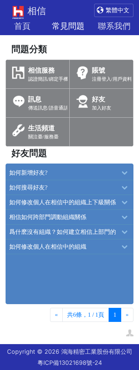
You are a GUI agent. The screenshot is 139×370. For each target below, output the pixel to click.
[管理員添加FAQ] (129, 332)
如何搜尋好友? (28, 187)
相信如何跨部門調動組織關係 (47, 217)
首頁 (22, 26)
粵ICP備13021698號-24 (69, 362)
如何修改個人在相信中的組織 (47, 246)
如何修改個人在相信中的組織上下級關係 (62, 202)
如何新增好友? (28, 172)
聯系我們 (114, 26)
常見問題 (68, 26)
